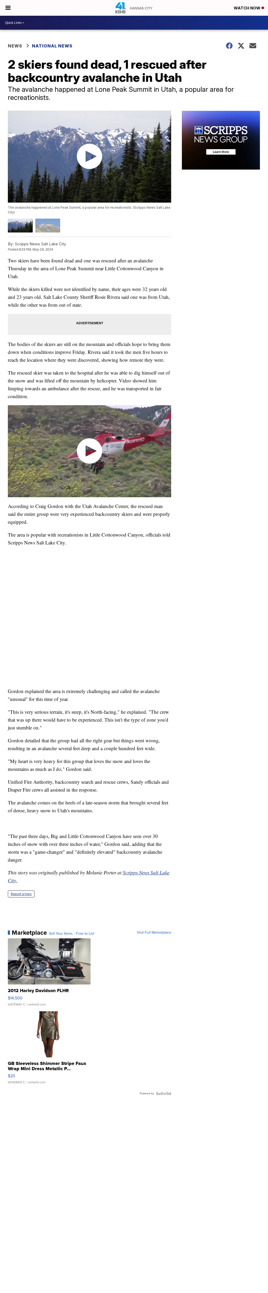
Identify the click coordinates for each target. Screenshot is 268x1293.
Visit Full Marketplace (154, 932)
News (15, 45)
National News (52, 45)
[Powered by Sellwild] (163, 1093)
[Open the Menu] (8, 8)
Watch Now (247, 8)
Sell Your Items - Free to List (71, 933)
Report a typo (21, 894)
